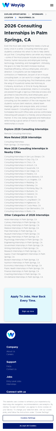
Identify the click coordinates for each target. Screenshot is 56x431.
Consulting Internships (14, 142)
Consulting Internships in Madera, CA (20, 174)
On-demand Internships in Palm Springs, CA (23, 277)
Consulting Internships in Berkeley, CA (21, 185)
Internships (37, 14)
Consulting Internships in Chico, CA (19, 162)
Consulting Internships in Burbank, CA (21, 191)
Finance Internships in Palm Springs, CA (21, 271)
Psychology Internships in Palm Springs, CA (23, 240)
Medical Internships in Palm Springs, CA (21, 228)
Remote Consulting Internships (17, 134)
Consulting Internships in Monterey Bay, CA (23, 188)
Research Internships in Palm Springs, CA (22, 251)
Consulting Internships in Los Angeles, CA (22, 180)
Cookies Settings (28, 418)
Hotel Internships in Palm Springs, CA (20, 220)
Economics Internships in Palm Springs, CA (23, 266)
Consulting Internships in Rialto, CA (19, 211)
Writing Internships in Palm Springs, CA (21, 248)
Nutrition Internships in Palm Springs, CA (22, 263)
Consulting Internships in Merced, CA (20, 197)
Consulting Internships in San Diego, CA (21, 171)
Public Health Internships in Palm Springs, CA (24, 268)
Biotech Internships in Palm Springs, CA (21, 260)
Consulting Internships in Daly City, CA (21, 160)
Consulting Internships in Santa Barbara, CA (23, 177)
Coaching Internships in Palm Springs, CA (22, 274)
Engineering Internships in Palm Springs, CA (23, 243)
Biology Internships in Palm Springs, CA (21, 237)
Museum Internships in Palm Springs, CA (22, 234)
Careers (10, 354)
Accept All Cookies (28, 426)
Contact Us (11, 369)
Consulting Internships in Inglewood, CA (21, 203)
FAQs (9, 366)
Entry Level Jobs (14, 381)
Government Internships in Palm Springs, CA (23, 245)
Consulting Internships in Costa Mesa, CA (22, 206)
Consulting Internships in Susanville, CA (21, 168)
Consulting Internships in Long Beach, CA (22, 200)
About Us (11, 351)
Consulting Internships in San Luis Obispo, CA (24, 157)
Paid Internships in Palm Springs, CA (20, 231)
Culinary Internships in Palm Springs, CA (21, 222)
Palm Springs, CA (26, 17)
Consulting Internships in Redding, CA (21, 183)
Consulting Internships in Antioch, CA (20, 165)
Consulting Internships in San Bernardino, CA (24, 208)
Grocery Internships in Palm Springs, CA (21, 225)
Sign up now (28, 311)
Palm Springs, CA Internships (17, 145)
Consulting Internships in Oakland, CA (21, 194)
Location (8, 17)
